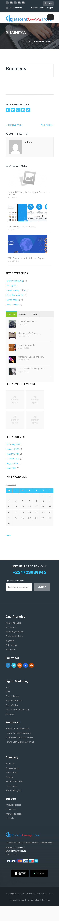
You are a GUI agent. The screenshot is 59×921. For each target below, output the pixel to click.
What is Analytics (13, 622)
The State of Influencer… (29, 333)
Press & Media (12, 768)
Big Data (10, 640)
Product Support (13, 804)
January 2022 (13, 449)
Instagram (11, 285)
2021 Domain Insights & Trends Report (26, 258)
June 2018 (11, 468)
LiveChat (42, 8)
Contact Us (11, 809)
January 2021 (13, 453)
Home (27, 41)
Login (49, 3)
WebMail (34, 8)
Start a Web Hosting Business (19, 737)
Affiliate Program (13, 790)
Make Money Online (16, 290)
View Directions (12, 854)
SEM (8, 691)
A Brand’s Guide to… (27, 321)
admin (28, 142)
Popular (11, 314)
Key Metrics (11, 627)
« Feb (8, 535)
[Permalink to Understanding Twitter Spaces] (29, 213)
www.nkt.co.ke (28, 893)
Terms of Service (16, 900)
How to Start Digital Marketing (20, 741)
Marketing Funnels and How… (32, 357)
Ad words (10, 714)
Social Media (13, 299)
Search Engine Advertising (17, 709)
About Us (10, 763)
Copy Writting (12, 705)
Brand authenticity (26, 345)
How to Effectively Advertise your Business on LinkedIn (29, 193)
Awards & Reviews (14, 781)
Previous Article (14, 124)
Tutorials (10, 818)
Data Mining (11, 645)
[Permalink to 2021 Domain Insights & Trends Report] (29, 244)
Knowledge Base (13, 813)
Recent (22, 314)
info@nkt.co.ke (19, 850)
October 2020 (13, 458)
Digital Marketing (15, 280)
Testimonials (11, 785)
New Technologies (15, 295)
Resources (10, 649)
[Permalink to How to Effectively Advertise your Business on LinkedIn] (29, 178)
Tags (34, 314)
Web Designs (13, 304)
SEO (7, 687)
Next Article (47, 124)
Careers (9, 777)
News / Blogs (12, 772)
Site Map (46, 900)
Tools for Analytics (14, 636)
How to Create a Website (17, 728)
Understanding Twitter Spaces (22, 226)
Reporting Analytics (14, 631)
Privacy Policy (33, 900)
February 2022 (13, 444)
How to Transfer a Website (18, 733)
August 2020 (12, 463)
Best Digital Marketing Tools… (32, 368)
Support (50, 8)
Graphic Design (13, 696)
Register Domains (14, 700)
